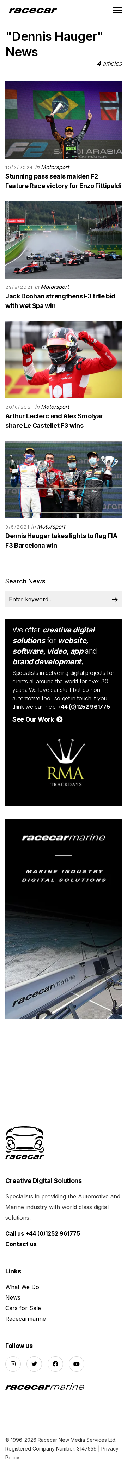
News (12, 1297)
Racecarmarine (25, 1318)
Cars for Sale (23, 1308)
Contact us (21, 1244)
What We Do (22, 1286)
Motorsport (55, 167)
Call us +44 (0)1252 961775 (42, 1233)
